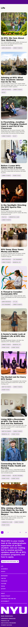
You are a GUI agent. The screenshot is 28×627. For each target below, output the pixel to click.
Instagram (4, 576)
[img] (14, 24)
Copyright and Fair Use (8, 598)
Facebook (4, 581)
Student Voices (16, 175)
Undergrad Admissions (8, 618)
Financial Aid (5, 620)
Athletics (4, 217)
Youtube (3, 583)
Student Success (6, 625)
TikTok (3, 586)
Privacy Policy (5, 596)
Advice (3, 571)
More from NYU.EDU (7, 616)
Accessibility (5, 601)
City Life (15, 301)
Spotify (3, 589)
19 (20, 532)
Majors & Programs (17, 475)
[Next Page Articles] (26, 532)
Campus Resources (6, 48)
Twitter (3, 578)
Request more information (9, 561)
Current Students (17, 48)
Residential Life (17, 262)
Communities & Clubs (14, 217)
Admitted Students (6, 89)
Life (2, 566)
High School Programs (8, 622)
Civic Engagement (17, 259)
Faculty (4, 92)
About (3, 593)
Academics (4, 569)
